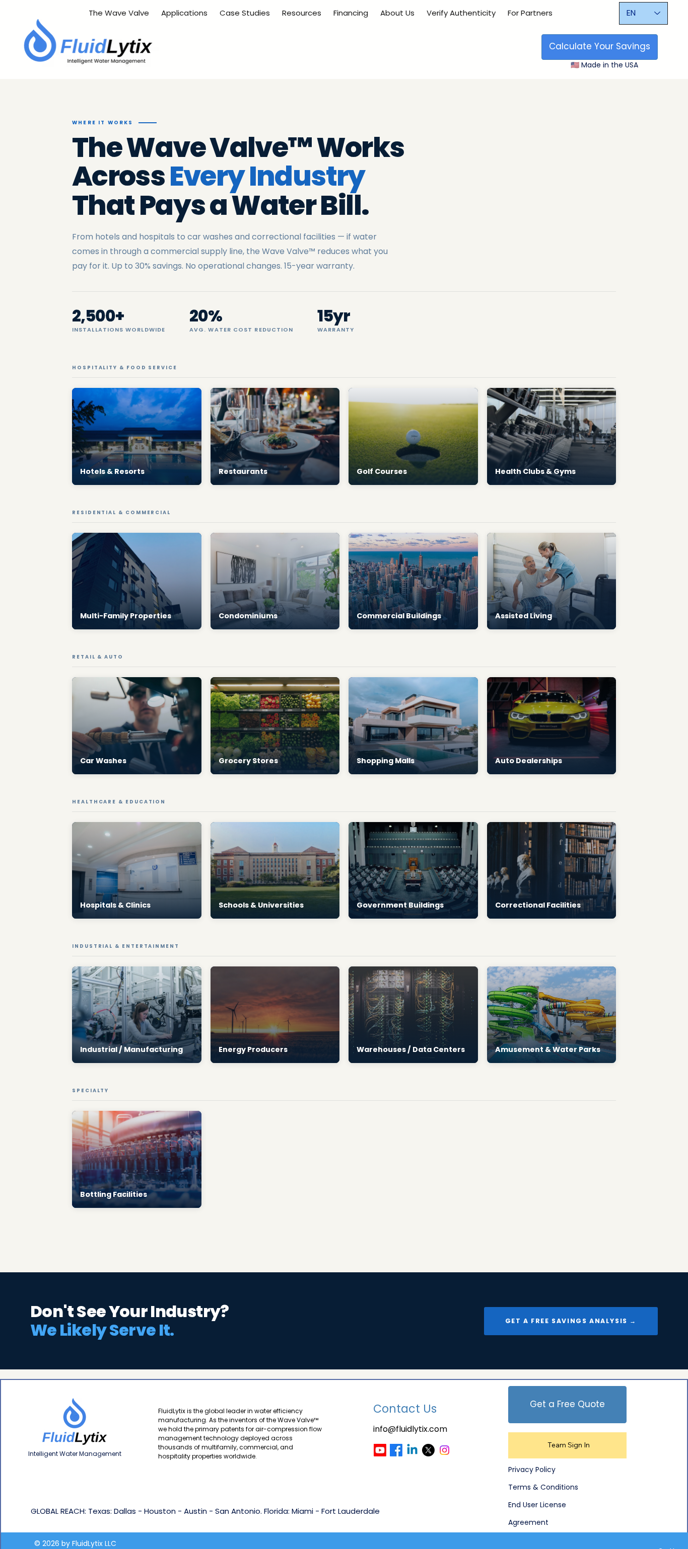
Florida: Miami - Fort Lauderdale (322, 1511)
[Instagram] (444, 1450)
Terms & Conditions (543, 1487)
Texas (99, 1511)
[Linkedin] (412, 1450)
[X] (428, 1450)
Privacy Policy (532, 1469)
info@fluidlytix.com (410, 1429)
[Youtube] (380, 1450)
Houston (160, 1511)
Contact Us (405, 1409)
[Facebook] (396, 1450)
